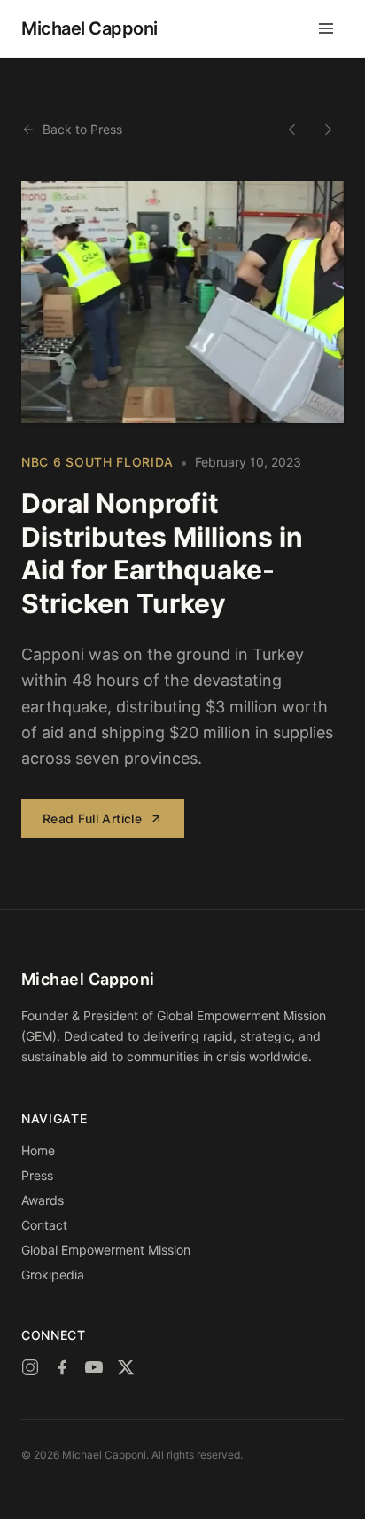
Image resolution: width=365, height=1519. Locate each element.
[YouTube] (94, 1367)
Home (38, 1150)
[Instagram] (30, 1367)
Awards (42, 1200)
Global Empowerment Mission (105, 1249)
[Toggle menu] (326, 28)
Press (37, 1175)
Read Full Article (92, 818)
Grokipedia (52, 1274)
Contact (44, 1224)
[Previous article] (292, 130)
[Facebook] (62, 1367)
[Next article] (328, 130)
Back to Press (82, 129)
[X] (126, 1367)
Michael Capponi (89, 28)
